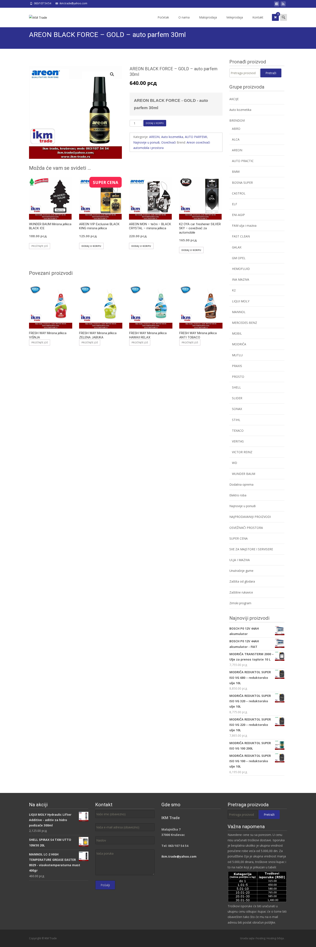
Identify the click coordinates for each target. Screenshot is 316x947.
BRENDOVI (237, 120)
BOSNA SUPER (242, 183)
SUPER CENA (238, 538)
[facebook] (276, 5)
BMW (236, 172)
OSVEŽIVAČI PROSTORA (246, 528)
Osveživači (168, 142)
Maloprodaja (208, 17)
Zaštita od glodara (242, 581)
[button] (114, 72)
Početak (163, 17)
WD (234, 463)
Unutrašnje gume (241, 571)
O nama (184, 17)
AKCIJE (234, 99)
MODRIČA (239, 344)
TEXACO (238, 430)
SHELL (236, 387)
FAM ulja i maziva (244, 225)
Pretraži (270, 73)
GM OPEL (238, 258)
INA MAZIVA (240, 279)
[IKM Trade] (34, 16)
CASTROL (238, 193)
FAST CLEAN (241, 236)
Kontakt (257, 17)
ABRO (236, 129)
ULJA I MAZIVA (239, 560)
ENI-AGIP (238, 215)
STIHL (236, 420)
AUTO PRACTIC (243, 161)
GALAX (236, 247)
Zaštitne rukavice (241, 592)
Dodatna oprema (241, 484)
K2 (234, 290)
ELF (234, 204)
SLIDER (237, 398)
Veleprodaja (234, 17)
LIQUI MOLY (240, 301)
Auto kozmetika (172, 137)
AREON (154, 137)
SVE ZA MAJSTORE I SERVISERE (251, 549)
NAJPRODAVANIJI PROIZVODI (250, 517)
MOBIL (237, 333)
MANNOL (238, 312)
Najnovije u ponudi (146, 142)
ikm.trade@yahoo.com (178, 856)
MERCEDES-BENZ (244, 323)
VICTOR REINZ (242, 452)
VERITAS (238, 441)
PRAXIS (237, 366)
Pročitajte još (39, 246)
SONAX (237, 409)
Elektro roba (237, 495)
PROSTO (238, 377)
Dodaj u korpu (155, 123)
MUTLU (237, 355)
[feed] (283, 5)
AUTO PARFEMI (196, 137)
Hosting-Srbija (275, 938)
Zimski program (240, 603)
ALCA (235, 139)
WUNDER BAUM (243, 474)
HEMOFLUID (241, 269)
